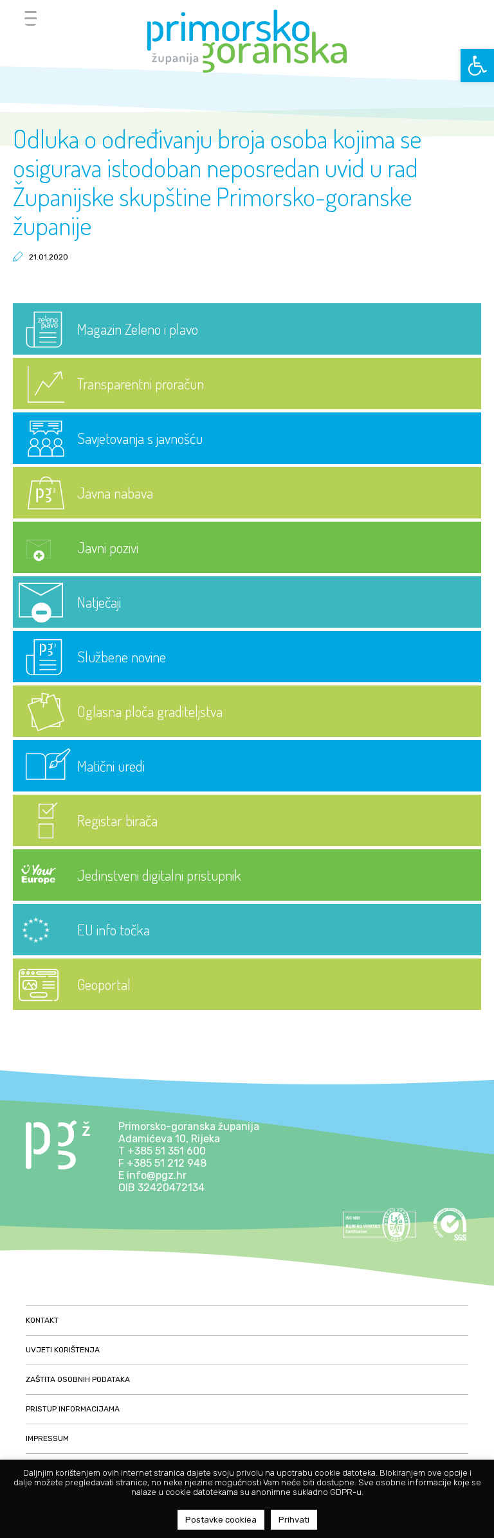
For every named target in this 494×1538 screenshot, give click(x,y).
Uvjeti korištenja (63, 1349)
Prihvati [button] (294, 1520)
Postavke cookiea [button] (221, 1520)
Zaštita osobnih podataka (78, 1379)
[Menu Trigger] (30, 18)
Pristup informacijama (73, 1408)
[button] (477, 65)
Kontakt (42, 1320)
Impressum (47, 1438)
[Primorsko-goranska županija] (247, 41)
